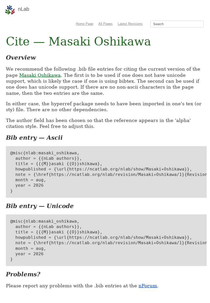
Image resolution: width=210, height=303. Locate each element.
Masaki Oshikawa (40, 75)
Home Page (84, 24)
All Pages (105, 24)
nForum (148, 285)
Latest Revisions (130, 24)
